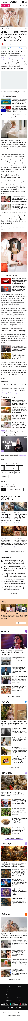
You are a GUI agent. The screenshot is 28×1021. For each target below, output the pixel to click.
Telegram (16, 393)
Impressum (14, 1012)
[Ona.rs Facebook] (8, 1007)
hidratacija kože (10, 464)
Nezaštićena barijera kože (11, 468)
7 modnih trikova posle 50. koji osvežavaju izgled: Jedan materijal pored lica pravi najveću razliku (13, 561)
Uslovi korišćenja (22, 455)
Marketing (9, 1012)
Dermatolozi (19, 464)
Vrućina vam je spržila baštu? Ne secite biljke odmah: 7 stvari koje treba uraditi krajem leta (12, 587)
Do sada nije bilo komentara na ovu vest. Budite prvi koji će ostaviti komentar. (13, 485)
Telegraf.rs (4, 2)
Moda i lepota (4, 28)
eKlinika (5, 702)
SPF (2, 468)
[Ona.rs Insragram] (16, 1007)
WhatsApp (4, 393)
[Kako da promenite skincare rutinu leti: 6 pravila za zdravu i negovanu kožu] (6, 418)
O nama (5, 1012)
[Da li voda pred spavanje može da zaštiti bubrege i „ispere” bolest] (6, 741)
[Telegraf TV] (19, 1007)
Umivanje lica (4, 476)
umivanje (17, 472)
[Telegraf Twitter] (12, 1007)
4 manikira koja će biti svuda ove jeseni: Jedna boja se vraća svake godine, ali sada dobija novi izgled (13, 581)
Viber (10, 393)
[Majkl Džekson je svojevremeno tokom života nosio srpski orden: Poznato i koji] (14, 641)
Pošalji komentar (15, 489)
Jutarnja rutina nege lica (7, 472)
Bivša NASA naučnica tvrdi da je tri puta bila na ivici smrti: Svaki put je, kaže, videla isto (13, 568)
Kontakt (18, 1015)
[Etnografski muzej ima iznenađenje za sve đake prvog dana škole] (6, 661)
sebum (2, 464)
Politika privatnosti (12, 1015)
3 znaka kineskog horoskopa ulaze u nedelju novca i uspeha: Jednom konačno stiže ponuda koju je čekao (13, 574)
